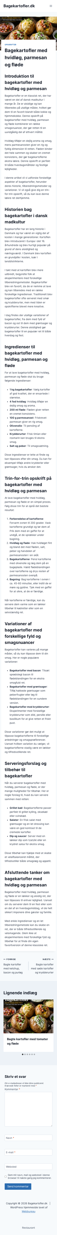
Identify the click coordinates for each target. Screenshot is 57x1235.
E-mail (10, 1152)
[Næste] (48, 1025)
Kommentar (12, 1089)
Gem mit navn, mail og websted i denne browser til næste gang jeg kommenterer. (29, 1176)
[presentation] (28, 1016)
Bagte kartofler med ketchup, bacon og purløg (13, 966)
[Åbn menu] (50, 6)
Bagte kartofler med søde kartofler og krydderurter (42, 966)
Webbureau (28, 1211)
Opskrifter (10, 44)
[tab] (22, 1054)
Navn (10, 1137)
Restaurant (28, 1227)
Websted (11, 1166)
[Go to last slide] (8, 1025)
